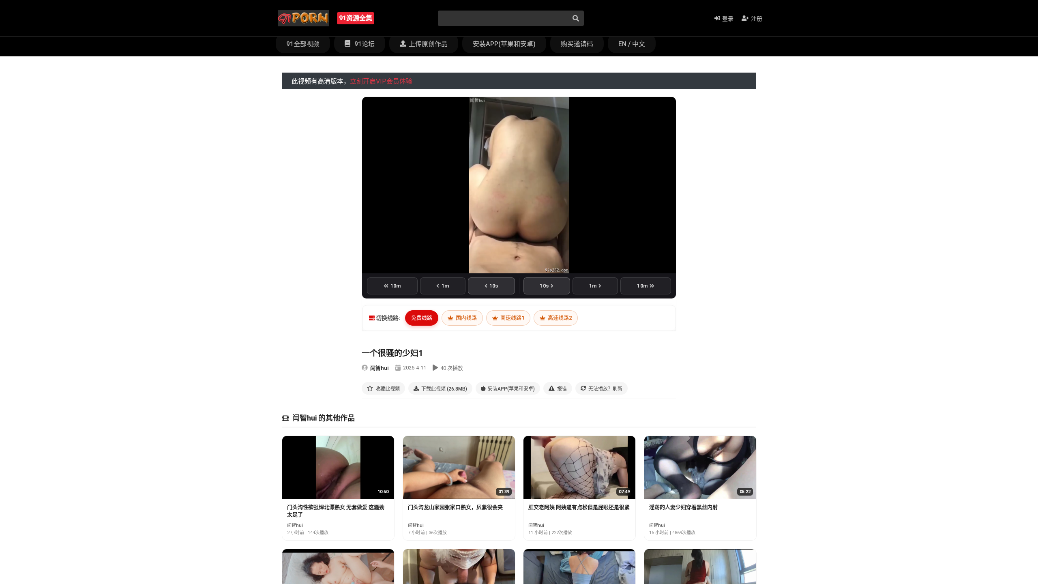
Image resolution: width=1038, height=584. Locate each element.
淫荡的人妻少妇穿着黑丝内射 (683, 507)
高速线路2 (559, 318)
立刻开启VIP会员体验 (381, 81)
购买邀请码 (577, 44)
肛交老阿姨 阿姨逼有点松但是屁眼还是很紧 (579, 507)
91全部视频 (303, 44)
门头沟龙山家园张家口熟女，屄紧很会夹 (455, 507)
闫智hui (379, 368)
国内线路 (466, 318)
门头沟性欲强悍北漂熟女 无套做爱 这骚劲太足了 (335, 510)
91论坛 (364, 44)
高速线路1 (511, 318)
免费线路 (421, 318)
